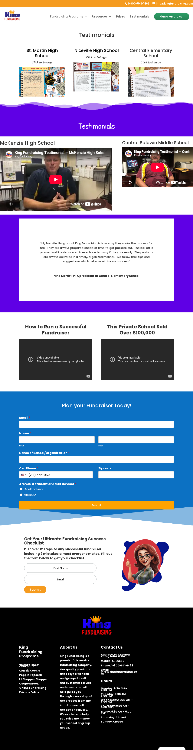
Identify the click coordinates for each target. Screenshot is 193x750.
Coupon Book (29, 684)
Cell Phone (28, 469)
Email (24, 418)
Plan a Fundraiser (172, 16)
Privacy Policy (29, 693)
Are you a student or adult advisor (47, 484)
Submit (96, 505)
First (21, 445)
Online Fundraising (32, 688)
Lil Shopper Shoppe (33, 680)
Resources (100, 16)
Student (30, 495)
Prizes (120, 16)
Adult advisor (34, 489)
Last (100, 445)
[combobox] (23, 474)
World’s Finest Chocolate (29, 666)
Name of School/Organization (44, 453)
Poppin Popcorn (30, 675)
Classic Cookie (29, 671)
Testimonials (139, 16)
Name (25, 434)
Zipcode (104, 469)
